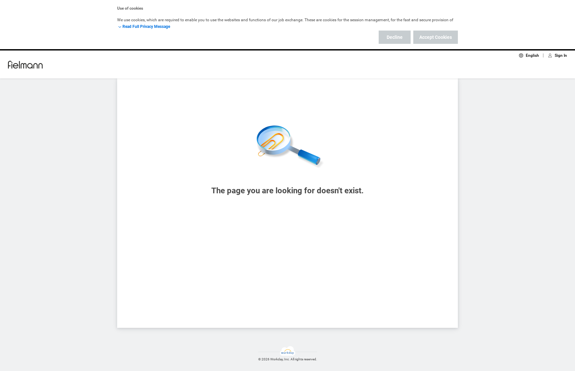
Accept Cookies (435, 37)
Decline (395, 37)
